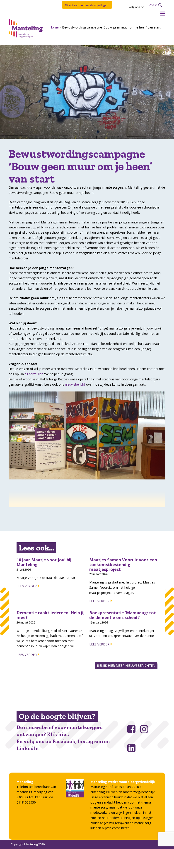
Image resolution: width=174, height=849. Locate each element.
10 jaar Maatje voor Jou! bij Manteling (44, 562)
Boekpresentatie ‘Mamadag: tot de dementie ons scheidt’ (122, 615)
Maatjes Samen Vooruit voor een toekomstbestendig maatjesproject (123, 564)
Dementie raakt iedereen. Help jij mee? (51, 615)
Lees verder (27, 586)
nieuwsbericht (75, 384)
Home (54, 27)
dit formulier (34, 374)
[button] (162, 14)
